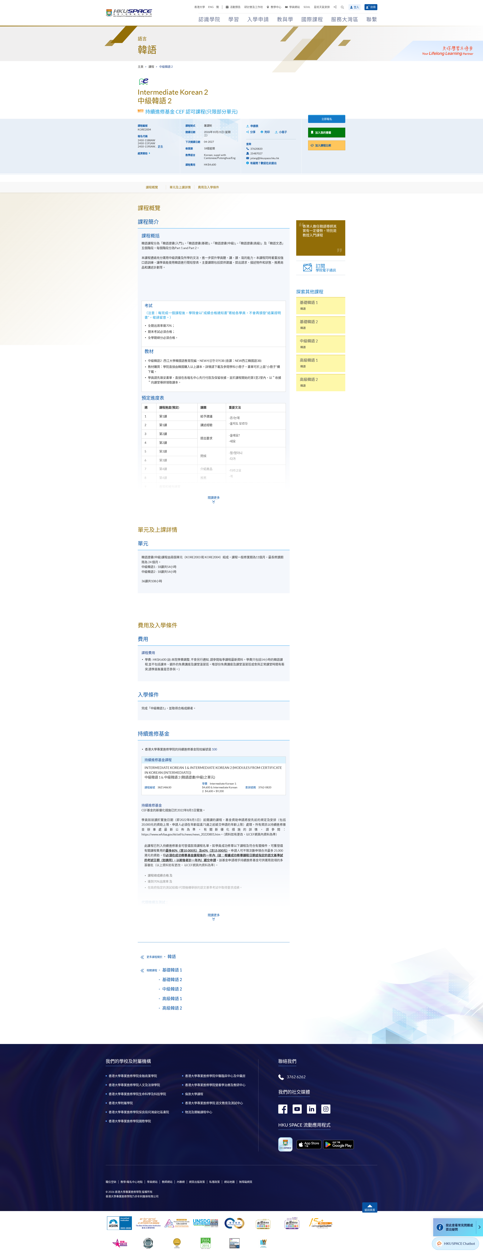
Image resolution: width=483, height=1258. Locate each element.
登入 (356, 7)
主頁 (140, 66)
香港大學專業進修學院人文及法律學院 (134, 1085)
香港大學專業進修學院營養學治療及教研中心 (215, 1085)
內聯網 (181, 1181)
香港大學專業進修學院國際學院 (130, 1121)
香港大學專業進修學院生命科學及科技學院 (137, 1094)
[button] (342, 7)
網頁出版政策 (197, 1181)
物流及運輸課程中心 (198, 1112)
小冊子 (283, 131)
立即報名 (326, 118)
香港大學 (199, 6)
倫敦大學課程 (194, 1094)
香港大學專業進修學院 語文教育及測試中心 (214, 1103)
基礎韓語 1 (172, 970)
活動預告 (235, 6)
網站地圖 (229, 1181)
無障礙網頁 (245, 1181)
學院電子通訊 (326, 267)
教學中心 (275, 6)
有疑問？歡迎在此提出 (263, 163)
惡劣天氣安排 (322, 6)
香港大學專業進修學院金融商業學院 (133, 1076)
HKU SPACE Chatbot (459, 1244)
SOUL (307, 6)
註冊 (373, 6)
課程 (151, 66)
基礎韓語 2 (172, 979)
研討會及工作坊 (253, 6)
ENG (211, 6)
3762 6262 (296, 1077)
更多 (160, 146)
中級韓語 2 (172, 989)
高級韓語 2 (172, 1008)
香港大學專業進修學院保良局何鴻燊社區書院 (139, 1112)
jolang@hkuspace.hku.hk (264, 158)
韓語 (147, 49)
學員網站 (294, 6)
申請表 (254, 125)
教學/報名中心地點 (132, 1181)
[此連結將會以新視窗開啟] (309, 1144)
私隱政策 (214, 1181)
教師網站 (167, 1181)
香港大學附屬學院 (121, 1103)
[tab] (214, 208)
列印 (267, 131)
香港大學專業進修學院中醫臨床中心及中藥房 (215, 1076)
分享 (252, 131)
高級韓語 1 (172, 998)
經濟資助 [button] (143, 153)
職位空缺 (111, 1181)
